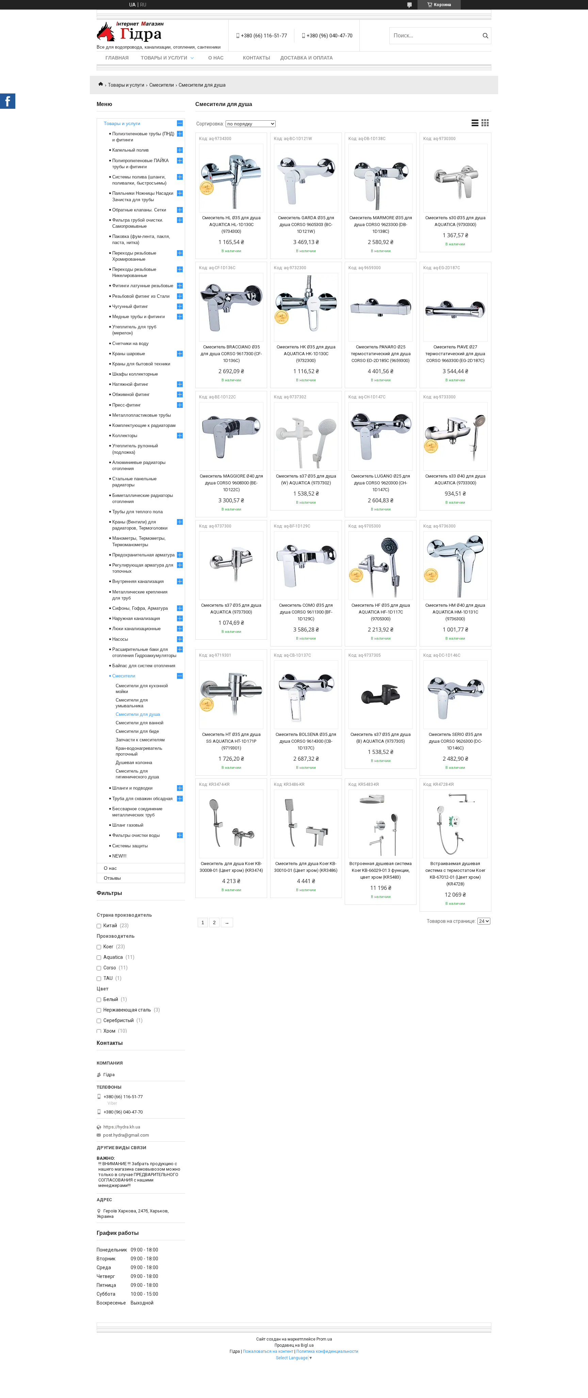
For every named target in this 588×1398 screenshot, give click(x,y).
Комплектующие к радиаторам (144, 425)
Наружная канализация (136, 618)
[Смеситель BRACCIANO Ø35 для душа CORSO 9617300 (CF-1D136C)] (231, 307)
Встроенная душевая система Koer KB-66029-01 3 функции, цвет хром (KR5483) (380, 870)
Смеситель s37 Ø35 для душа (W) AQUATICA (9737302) (306, 479)
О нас (216, 58)
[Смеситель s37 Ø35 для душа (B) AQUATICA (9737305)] (380, 694)
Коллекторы (124, 435)
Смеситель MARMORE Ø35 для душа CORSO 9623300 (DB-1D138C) (380, 224)
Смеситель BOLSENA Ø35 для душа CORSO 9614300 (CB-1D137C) (306, 741)
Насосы (120, 639)
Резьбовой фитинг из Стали (140, 296)
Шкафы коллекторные (135, 374)
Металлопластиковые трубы (141, 415)
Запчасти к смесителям (140, 739)
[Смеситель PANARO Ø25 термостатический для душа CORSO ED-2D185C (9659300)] (380, 307)
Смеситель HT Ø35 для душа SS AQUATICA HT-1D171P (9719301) (231, 741)
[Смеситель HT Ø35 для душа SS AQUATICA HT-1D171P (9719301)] (231, 694)
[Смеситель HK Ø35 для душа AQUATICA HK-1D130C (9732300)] (306, 307)
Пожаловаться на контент (268, 1351)
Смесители (161, 85)
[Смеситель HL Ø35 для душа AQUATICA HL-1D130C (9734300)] (231, 178)
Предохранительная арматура (143, 554)
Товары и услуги (164, 58)
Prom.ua (324, 1339)
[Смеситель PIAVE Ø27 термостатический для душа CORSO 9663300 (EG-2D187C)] (455, 307)
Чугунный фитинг (130, 306)
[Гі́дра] (130, 32)
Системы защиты (130, 845)
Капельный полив (130, 150)
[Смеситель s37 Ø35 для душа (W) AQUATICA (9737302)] (306, 436)
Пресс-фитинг (126, 405)
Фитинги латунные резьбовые (142, 285)
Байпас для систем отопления (143, 665)
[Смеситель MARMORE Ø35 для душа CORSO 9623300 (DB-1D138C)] (380, 178)
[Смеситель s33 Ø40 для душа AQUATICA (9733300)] (455, 436)
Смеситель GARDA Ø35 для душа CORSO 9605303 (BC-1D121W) (306, 224)
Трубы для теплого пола (137, 511)
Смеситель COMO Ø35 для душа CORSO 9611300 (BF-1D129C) (306, 612)
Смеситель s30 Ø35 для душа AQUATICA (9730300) (455, 221)
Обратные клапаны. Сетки (139, 209)
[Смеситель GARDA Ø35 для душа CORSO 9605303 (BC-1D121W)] (306, 178)
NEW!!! (119, 856)
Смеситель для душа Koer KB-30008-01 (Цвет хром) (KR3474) (231, 867)
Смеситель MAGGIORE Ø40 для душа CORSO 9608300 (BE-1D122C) (231, 482)
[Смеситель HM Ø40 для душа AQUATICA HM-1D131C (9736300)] (455, 565)
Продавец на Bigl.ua (294, 1345)
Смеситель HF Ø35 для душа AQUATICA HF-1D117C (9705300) (381, 612)
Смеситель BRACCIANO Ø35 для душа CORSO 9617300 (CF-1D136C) (231, 353)
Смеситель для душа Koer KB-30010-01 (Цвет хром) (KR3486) (306, 867)
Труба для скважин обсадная (142, 798)
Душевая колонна (134, 762)
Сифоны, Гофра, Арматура (140, 608)
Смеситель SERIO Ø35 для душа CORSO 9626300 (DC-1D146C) (455, 741)
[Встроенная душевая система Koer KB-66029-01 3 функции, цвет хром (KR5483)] (380, 824)
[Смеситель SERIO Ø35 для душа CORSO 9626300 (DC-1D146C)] (455, 694)
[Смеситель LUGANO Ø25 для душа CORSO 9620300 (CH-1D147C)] (380, 436)
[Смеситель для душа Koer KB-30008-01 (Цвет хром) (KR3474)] (231, 824)
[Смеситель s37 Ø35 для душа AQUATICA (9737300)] (231, 565)
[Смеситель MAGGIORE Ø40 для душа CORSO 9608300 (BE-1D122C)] (231, 436)
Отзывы (112, 878)
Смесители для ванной (139, 722)
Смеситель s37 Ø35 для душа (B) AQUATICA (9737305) (380, 738)
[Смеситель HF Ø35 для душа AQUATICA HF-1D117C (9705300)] (380, 565)
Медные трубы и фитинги (138, 316)
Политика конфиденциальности (327, 1351)
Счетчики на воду (130, 343)
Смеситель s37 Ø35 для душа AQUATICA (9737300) (231, 609)
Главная (117, 58)
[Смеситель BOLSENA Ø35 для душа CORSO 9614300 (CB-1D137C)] (306, 694)
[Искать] (485, 35)
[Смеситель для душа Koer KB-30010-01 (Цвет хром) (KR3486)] (306, 824)
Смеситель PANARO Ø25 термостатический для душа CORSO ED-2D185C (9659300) (381, 353)
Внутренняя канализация (138, 581)
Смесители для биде (137, 731)
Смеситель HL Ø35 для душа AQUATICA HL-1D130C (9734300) (231, 224)
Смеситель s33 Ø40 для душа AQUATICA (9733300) (455, 479)
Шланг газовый (127, 825)
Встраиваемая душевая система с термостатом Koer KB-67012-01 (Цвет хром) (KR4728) (455, 873)
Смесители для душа (138, 714)
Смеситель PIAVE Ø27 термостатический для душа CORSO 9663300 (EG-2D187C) (455, 353)
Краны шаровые (128, 353)
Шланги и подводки (132, 788)
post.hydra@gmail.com (126, 1135)
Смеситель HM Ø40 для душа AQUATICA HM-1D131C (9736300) (455, 612)
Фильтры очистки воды (136, 835)
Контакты (256, 58)
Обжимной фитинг (131, 394)
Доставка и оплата (306, 58)
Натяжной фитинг (130, 384)
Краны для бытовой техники (141, 363)
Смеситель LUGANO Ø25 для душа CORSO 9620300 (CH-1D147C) (380, 482)
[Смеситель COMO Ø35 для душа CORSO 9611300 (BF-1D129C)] (306, 565)
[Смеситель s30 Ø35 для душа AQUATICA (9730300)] (455, 178)
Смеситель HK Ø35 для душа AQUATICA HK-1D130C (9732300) (306, 353)
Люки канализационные (136, 628)
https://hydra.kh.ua (121, 1126)
